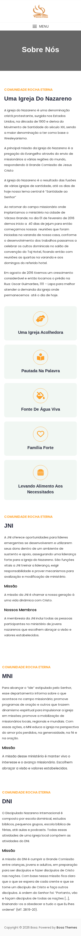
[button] (40, 26)
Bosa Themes (66, 927)
